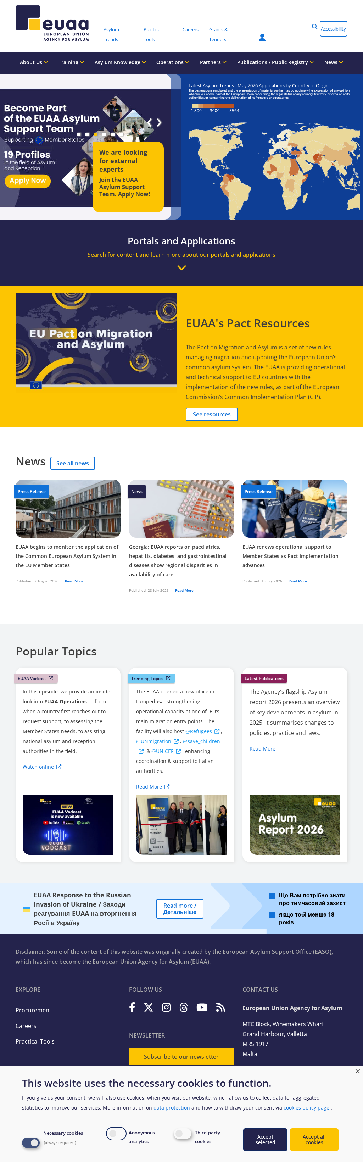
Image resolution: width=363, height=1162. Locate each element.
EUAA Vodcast (32, 678)
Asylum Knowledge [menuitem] (118, 62)
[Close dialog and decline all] (357, 1070)
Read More (74, 581)
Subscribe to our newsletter (181, 1057)
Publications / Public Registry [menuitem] (273, 62)
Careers (26, 1026)
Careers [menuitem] (191, 29)
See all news (72, 463)
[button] (315, 27)
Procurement (33, 1010)
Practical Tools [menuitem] (152, 34)
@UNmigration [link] (153, 741)
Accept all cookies (314, 1139)
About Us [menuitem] (32, 62)
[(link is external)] (132, 1007)
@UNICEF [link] (162, 751)
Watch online (38, 766)
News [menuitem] (331, 62)
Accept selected (265, 1139)
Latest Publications (264, 678)
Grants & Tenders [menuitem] (218, 34)
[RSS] (220, 1007)
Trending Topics (147, 678)
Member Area (257, 33)
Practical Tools (35, 1041)
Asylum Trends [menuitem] (111, 34)
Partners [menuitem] (211, 62)
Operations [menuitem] (170, 62)
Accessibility (333, 29)
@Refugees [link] (198, 731)
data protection (171, 1107)
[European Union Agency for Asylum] (57, 23)
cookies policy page (306, 1107)
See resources (212, 414)
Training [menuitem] (69, 62)
